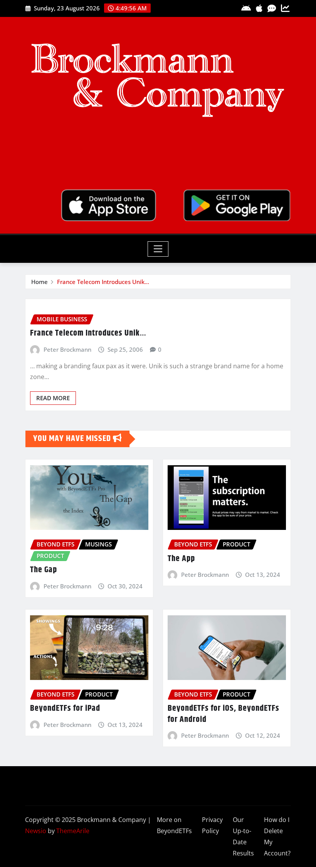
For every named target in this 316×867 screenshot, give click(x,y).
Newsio (35, 831)
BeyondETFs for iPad (65, 708)
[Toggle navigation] (158, 249)
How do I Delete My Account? (277, 836)
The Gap (43, 569)
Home (39, 282)
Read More (53, 398)
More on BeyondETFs (174, 825)
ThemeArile (72, 831)
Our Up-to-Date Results (243, 836)
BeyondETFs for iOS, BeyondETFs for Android (223, 714)
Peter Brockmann (67, 349)
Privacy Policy (212, 825)
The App (181, 558)
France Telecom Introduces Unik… (103, 282)
